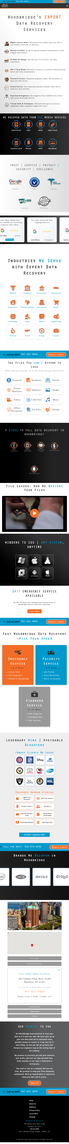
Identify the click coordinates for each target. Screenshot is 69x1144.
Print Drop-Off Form (34, 963)
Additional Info (34, 1011)
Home (31, 1100)
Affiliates (32, 1107)
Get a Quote (34, 958)
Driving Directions (34, 1007)
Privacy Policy (34, 1110)
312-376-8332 (22, 847)
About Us (34, 1083)
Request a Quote (59, 1)
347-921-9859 (22, 1)
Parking (34, 1016)
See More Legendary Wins (34, 834)
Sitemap (32, 1117)
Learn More (34, 611)
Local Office (33, 1114)
